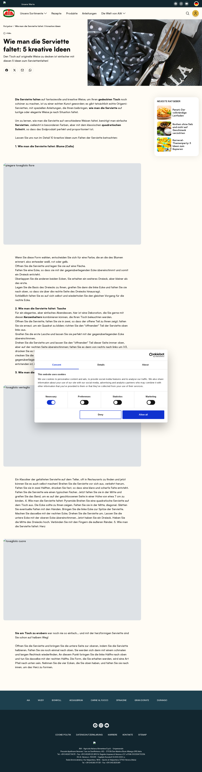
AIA (28, 700)
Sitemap (142, 734)
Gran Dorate (142, 700)
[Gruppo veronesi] (101, 744)
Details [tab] (101, 364)
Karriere (112, 734)
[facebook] (6, 70)
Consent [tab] (56, 364)
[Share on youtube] (187, 4)
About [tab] (145, 364)
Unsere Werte (28, 4)
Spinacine (121, 700)
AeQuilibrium (76, 700)
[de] (196, 3)
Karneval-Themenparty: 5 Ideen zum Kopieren (182, 144)
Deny (100, 414)
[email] (22, 70)
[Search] (187, 13)
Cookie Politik (63, 734)
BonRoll (56, 700)
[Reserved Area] (195, 13)
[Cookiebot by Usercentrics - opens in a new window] (151, 355)
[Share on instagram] (181, 4)
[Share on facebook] (176, 4)
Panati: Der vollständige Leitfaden (180, 112)
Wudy (41, 700)
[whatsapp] (30, 70)
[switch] (84, 402)
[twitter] (14, 70)
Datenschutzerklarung (89, 734)
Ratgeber (8, 26)
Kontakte (128, 734)
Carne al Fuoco (99, 700)
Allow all (143, 414)
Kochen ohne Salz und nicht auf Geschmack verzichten (183, 129)
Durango (162, 700)
